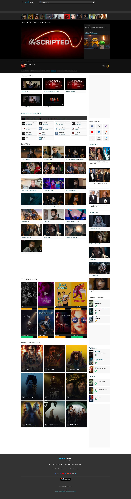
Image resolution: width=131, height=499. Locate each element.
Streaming (60, 464)
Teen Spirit (41, 306)
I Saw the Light (42, 335)
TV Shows (55, 464)
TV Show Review (98, 303)
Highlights (65, 12)
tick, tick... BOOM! (25, 335)
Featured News (93, 144)
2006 (26, 66)
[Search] (93, 2)
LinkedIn (99, 133)
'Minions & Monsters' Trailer (91, 33)
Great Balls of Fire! (76, 306)
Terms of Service (68, 468)
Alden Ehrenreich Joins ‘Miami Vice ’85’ (98, 183)
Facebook (56, 473)
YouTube (92, 133)
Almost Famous (75, 335)
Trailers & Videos (30, 60)
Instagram (60, 473)
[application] (52, 42)
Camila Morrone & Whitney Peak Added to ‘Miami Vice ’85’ (99, 162)
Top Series (92, 376)
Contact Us (57, 468)
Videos (76, 464)
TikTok (92, 139)
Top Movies (92, 348)
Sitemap (62, 468)
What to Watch (71, 464)
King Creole (57, 306)
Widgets (106, 139)
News (80, 464)
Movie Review (97, 310)
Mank (23, 306)
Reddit (106, 133)
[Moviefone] (30, 2)
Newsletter (99, 139)
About (53, 468)
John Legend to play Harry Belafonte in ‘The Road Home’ (98, 205)
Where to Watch (30, 113)
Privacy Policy (75, 468)
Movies (50, 464)
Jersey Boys (57, 335)
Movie (29, 66)
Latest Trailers (93, 213)
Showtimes (65, 464)
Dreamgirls (23, 60)
